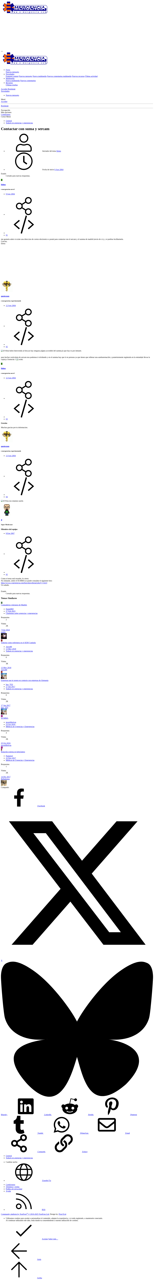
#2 (7, 347)
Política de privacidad (14, 1189)
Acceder (4, 102)
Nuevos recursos (78, 76)
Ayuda (8, 1191)
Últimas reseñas (12, 85)
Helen (58, 151)
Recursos (9, 83)
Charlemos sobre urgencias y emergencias (22, 613)
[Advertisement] (73, 33)
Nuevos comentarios (28, 81)
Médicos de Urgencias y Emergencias (20, 727)
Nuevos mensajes (12, 72)
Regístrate (5, 106)
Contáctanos (5, 114)
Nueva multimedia (40, 76)
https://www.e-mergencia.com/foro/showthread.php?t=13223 (24, 583)
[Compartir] (24, 214)
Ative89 (9, 647)
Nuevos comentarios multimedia (59, 76)
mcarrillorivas (11, 722)
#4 (7, 497)
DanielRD (10, 609)
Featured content (12, 76)
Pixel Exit (62, 1214)
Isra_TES (9, 684)
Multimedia (10, 78)
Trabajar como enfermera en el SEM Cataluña (18, 643)
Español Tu (46, 1180)
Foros (8, 70)
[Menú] (2, 51)
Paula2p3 (9, 756)
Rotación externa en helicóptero (13, 752)
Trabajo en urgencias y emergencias (19, 651)
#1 (7, 235)
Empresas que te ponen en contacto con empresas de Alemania (24, 680)
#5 (7, 574)
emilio (3, 632)
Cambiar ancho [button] (11, 1162)
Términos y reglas (12, 1187)
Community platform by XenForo (25, 1214)
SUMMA (4, 718)
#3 (7, 419)
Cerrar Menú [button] (6, 117)
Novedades (10, 74)
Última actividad (91, 76)
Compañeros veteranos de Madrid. (14, 605)
